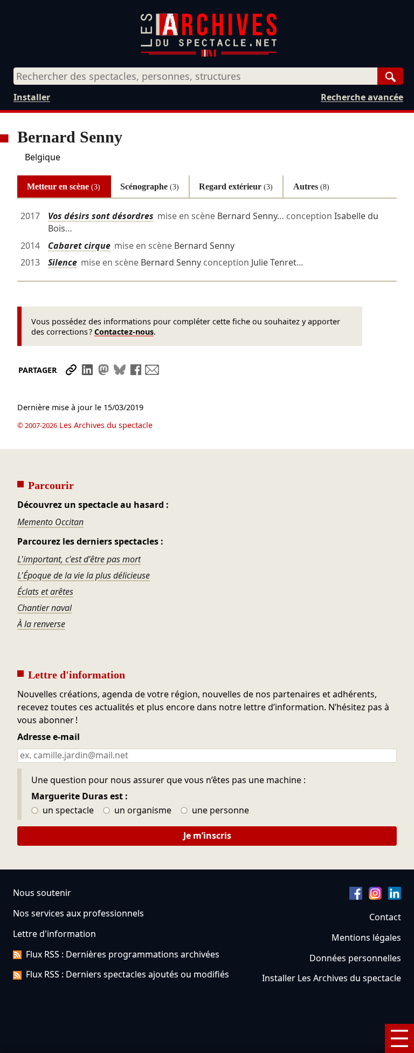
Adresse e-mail (48, 737)
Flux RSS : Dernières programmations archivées (122, 954)
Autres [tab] (311, 186)
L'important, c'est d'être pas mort (79, 559)
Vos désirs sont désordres (101, 216)
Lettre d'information (54, 934)
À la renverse (41, 624)
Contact (385, 917)
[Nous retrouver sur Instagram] (375, 896)
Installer (31, 97)
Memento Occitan (50, 522)
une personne (219, 811)
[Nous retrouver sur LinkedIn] (394, 896)
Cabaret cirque (79, 246)
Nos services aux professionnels (78, 913)
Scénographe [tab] (149, 186)
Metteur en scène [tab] (63, 186)
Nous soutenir (42, 893)
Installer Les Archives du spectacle (331, 978)
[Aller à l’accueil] (209, 54)
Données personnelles (355, 958)
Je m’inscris (207, 835)
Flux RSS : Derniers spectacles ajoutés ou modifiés (127, 974)
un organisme (141, 811)
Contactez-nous (124, 332)
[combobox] (195, 76)
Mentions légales (366, 937)
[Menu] (399, 1038)
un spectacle (67, 811)
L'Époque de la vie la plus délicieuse (83, 575)
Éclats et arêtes (45, 591)
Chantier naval (44, 608)
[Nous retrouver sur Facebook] (355, 896)
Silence (62, 262)
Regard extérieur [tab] (236, 186)
